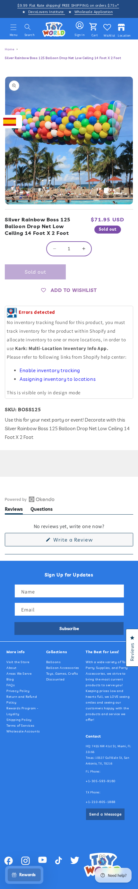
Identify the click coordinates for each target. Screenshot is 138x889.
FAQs (10, 685)
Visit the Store (18, 662)
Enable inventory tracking (50, 370)
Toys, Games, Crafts (62, 673)
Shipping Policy (19, 720)
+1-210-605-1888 (101, 802)
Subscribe (69, 628)
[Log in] (80, 25)
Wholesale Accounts (23, 731)
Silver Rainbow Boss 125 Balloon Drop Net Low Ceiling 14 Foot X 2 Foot (63, 58)
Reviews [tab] (14, 510)
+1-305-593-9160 (101, 781)
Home (9, 49)
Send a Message (105, 814)
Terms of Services (20, 725)
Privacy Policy (18, 691)
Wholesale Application (93, 12)
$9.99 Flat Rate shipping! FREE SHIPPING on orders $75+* (68, 5)
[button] (13, 27)
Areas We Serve (18, 673)
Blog (10, 679)
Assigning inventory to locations (58, 379)
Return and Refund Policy (21, 700)
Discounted (55, 679)
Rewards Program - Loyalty (22, 711)
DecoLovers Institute (46, 12)
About (11, 668)
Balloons (53, 662)
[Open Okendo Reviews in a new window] (30, 499)
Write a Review (83, 541)
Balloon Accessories (62, 668)
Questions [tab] (41, 510)
